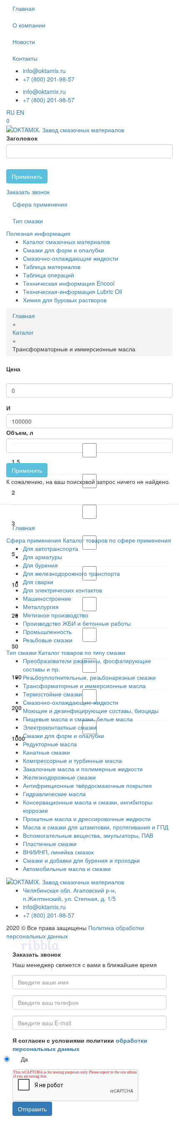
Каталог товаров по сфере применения (117, 540)
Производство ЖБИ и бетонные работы (77, 623)
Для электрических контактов (62, 590)
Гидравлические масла (54, 794)
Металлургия (41, 606)
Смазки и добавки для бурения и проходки (81, 860)
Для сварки (38, 581)
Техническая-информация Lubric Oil (72, 291)
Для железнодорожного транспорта (71, 573)
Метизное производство (55, 615)
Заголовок (21, 138)
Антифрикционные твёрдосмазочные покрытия (87, 785)
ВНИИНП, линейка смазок (58, 852)
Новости (23, 41)
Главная (23, 8)
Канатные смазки (46, 752)
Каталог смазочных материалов (66, 241)
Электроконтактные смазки (60, 727)
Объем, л (19, 432)
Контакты (24, 58)
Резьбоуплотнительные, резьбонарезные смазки (89, 677)
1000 (18, 738)
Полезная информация (38, 233)
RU (10, 112)
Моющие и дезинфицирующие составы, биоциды (91, 710)
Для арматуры (42, 557)
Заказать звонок (28, 192)
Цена (13, 369)
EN (20, 112)
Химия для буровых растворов (65, 300)
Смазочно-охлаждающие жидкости (70, 258)
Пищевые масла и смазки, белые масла (78, 719)
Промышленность (47, 631)
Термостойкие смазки (52, 694)
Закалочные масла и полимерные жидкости (83, 769)
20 (15, 615)
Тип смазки (27, 221)
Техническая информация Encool (68, 283)
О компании (28, 25)
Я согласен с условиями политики (79, 1044)
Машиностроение (47, 598)
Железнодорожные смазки (59, 777)
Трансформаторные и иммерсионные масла (84, 685)
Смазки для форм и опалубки (63, 250)
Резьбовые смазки (47, 640)
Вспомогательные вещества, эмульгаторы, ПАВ (88, 835)
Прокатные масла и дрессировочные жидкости (87, 818)
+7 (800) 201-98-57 (49, 79)
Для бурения (40, 565)
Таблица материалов (51, 266)
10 (15, 584)
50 (15, 646)
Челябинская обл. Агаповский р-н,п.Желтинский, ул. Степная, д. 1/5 (69, 894)
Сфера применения (39, 204)
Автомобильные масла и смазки (67, 868)
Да (24, 1059)
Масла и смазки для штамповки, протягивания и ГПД (95, 827)
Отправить (32, 1109)
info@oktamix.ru (44, 71)
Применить (27, 176)
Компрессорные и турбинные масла (72, 760)
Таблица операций (48, 275)
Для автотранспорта (50, 548)
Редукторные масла (50, 744)
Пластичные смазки (50, 843)
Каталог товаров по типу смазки (81, 652)
